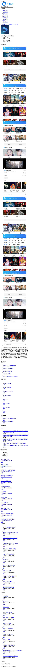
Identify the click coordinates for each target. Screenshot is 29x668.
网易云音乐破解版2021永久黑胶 (10, 656)
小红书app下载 (6, 639)
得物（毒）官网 (7, 570)
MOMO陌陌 (6, 601)
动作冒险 (5, 14)
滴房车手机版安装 (7, 612)
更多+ (2, 428)
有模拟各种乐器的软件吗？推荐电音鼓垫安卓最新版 (15, 445)
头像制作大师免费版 (8, 634)
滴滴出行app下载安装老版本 (10, 576)
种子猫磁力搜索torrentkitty (9, 527)
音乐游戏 (5, 16)
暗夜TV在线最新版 (7, 581)
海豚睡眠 (5, 596)
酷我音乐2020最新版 (8, 628)
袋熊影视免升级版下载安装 (9, 418)
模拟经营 (5, 19)
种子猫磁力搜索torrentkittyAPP (10, 538)
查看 (4, 420)
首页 (2, 24)
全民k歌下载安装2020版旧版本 (10, 543)
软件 (9, 24)
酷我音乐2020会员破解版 (9, 565)
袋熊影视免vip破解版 (8, 421)
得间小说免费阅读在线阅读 (9, 549)
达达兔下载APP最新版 (8, 617)
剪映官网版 (6, 559)
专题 (11, 24)
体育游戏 (5, 22)
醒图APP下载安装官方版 (9, 645)
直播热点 (5, 24)
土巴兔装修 (6, 607)
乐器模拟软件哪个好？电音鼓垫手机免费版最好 (14, 443)
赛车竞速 (5, 20)
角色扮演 (5, 10)
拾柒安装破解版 (7, 623)
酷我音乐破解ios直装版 (8, 554)
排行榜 (16, 24)
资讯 (13, 24)
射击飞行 (5, 13)
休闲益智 (5, 12)
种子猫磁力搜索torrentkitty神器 (10, 532)
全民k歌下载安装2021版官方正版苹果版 (12, 650)
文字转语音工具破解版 (8, 587)
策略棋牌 (5, 17)
